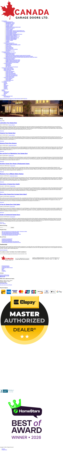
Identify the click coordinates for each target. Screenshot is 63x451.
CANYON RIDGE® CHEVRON (11, 32)
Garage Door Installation (10, 71)
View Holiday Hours (3, 283)
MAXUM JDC (8, 64)
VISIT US (25, 98)
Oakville (5, 82)
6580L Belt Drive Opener (10, 54)
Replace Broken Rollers (10, 76)
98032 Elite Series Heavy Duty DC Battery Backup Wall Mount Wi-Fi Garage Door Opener (21, 57)
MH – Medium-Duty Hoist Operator (12, 66)
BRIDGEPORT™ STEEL (10, 22)
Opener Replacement (9, 80)
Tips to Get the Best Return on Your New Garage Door (11, 234)
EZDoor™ (7, 42)
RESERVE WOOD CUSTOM (11, 36)
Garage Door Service (7, 70)
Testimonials (6, 92)
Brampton (5, 86)
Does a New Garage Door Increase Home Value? (13, 194)
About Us (3, 90)
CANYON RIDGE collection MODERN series (14, 34)
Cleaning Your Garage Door (7, 133)
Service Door (8, 50)
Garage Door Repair (9, 72)
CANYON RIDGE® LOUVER (11, 33)
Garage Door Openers (6, 51)
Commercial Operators (8, 63)
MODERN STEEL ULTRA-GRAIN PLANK (13, 27)
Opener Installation (9, 78)
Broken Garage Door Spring (9, 68)
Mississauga (6, 85)
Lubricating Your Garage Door (8, 122)
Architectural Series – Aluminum (11, 43)
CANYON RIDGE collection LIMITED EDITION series (15, 31)
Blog (5, 94)
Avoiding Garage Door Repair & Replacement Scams (15, 163)
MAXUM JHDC (8, 65)
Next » (5, 223)
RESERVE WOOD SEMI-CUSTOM (12, 37)
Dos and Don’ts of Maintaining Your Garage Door (14, 153)
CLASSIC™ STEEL (9, 25)
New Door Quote (9, 98)
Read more (2, 130)
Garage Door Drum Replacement (11, 75)
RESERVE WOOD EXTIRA (11, 39)
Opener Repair (8, 79)
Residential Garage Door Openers (10, 52)
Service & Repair (12, 124)
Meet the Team (6, 91)
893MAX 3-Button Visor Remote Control (13, 60)
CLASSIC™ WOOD (9, 40)
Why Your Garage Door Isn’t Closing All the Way (10, 232)
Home (1, 120)
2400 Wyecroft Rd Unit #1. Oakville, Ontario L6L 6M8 (4, 275)
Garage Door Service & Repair (7, 67)
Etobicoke (5, 87)
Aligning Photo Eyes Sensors (8, 143)
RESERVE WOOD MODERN (11, 38)
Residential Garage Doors (8, 21)
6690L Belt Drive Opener (10, 53)
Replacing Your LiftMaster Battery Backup (11, 173)
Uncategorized (12, 216)
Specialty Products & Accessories (12, 49)
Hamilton (5, 88)
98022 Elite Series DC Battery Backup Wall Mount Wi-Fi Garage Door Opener (19, 56)
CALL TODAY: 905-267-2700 (17, 98)
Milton (5, 84)
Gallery (3, 89)
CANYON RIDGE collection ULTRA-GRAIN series (15, 30)
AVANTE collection (9, 28)
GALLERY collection (10, 24)
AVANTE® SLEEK (9, 29)
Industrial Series (9, 46)
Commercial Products (5, 266)
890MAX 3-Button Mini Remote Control (12, 61)
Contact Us (4, 95)
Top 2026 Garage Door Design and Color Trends (10, 233)
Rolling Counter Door (9, 48)
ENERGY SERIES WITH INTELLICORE (13, 44)
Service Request (3, 98)
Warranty (5, 93)
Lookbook (7, 41)
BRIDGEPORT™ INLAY (10, 23)
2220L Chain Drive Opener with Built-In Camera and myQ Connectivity (18, 55)
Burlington (6, 83)
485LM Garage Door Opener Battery (12, 62)
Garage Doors (11, 155)
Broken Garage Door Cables (9, 69)
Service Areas (4, 81)
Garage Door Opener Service (9, 77)
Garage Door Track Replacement (11, 74)
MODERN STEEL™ (9, 26)
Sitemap (3, 448)
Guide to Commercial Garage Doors (10, 214)
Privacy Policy (4, 449)
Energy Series (8, 45)
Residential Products (5, 265)
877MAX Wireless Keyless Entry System (13, 59)
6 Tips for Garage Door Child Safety (10, 204)
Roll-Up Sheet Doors (9, 47)
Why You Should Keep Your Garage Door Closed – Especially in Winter (14, 231)
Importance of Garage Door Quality (10, 184)
